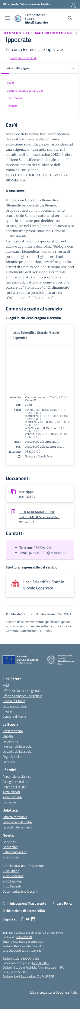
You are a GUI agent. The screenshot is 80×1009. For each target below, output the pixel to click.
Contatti (12, 105)
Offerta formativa (15, 816)
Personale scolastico (17, 776)
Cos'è (10, 82)
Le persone (10, 741)
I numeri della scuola (17, 746)
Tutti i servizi (11, 791)
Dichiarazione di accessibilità (24, 910)
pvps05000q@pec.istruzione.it (44, 446)
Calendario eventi (15, 852)
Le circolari (10, 846)
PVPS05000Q (40, 963)
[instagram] (33, 919)
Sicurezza (9, 802)
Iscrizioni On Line (14, 706)
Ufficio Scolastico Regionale (22, 690)
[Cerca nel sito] (70, 18)
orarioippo (26, 491)
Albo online (11, 857)
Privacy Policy (62, 903)
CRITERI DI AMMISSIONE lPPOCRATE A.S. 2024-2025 (39, 514)
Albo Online (11, 870)
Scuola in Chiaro (14, 700)
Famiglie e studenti (16, 781)
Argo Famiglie (12, 881)
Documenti (14, 98)
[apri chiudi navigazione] (7, 18)
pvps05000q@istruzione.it (42, 441)
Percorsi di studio (14, 786)
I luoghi (8, 736)
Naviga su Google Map (38, 456)
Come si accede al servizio (24, 90)
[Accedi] (73, 4)
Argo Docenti (12, 886)
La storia (9, 761)
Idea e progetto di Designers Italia (53, 992)
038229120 (32, 451)
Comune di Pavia (14, 716)
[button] (40, 68)
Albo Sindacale (13, 875)
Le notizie (9, 841)
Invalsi (7, 711)
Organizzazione (13, 756)
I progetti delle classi (17, 827)
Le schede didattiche (17, 822)
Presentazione (13, 730)
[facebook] (22, 919)
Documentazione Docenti (20, 891)
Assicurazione (12, 797)
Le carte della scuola (17, 751)
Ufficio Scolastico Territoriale (22, 695)
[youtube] (27, 919)
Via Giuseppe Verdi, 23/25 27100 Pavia (38, 932)
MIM (6, 685)
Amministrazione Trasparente (23, 865)
